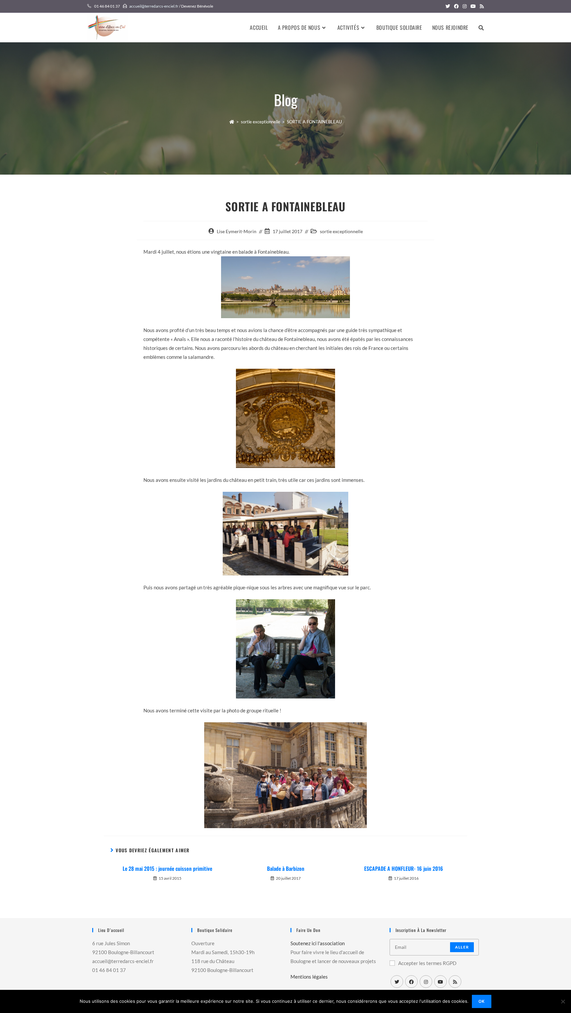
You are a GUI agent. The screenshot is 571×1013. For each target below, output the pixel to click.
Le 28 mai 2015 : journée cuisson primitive (167, 868)
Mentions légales (309, 977)
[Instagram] (426, 981)
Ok (481, 1001)
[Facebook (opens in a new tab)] (456, 6)
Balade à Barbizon (285, 868)
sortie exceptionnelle (341, 231)
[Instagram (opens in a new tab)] (465, 6)
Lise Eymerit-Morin (236, 231)
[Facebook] (411, 981)
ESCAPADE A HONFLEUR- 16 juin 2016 (403, 868)
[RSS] (455, 981)
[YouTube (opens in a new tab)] (473, 6)
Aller (462, 947)
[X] (397, 981)
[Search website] (481, 27)
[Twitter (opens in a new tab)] (447, 6)
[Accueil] (231, 121)
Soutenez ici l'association (317, 943)
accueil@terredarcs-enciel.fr (153, 6)
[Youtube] (440, 981)
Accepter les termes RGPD (427, 963)
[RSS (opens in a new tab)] (481, 6)
